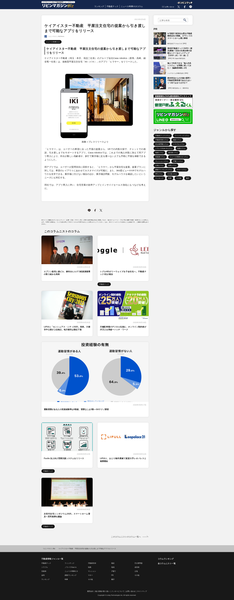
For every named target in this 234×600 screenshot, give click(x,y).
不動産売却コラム (161, 140)
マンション (92, 571)
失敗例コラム (160, 157)
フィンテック (69, 563)
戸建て (113, 571)
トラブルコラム (178, 144)
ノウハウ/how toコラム (163, 148)
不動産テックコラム (162, 135)
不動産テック (112, 6)
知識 (89, 567)
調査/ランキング (70, 575)
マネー (90, 575)
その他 (178, 178)
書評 (187, 178)
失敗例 (43, 571)
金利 (43, 575)
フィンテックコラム (182, 135)
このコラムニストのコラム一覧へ (126, 537)
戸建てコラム (178, 161)
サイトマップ (142, 591)
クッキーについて (117, 591)
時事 (169, 178)
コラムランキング (166, 559)
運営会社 (90, 591)
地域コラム (159, 152)
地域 (112, 567)
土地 (136, 571)
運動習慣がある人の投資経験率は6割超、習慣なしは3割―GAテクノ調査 (76, 409)
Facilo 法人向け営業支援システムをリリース (64, 458)
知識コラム (181, 148)
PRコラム (159, 174)
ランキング (99, 6)
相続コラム (177, 140)
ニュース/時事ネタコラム (132, 6)
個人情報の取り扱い (102, 591)
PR (112, 575)
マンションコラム (161, 161)
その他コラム (172, 174)
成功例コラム (173, 152)
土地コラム (159, 165)
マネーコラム (181, 170)
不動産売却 (92, 563)
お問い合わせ (169, 7)
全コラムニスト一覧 (167, 563)
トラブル (44, 567)
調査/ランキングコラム (163, 170)
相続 (112, 563)
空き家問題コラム (161, 144)
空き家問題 (139, 563)
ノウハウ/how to (70, 567)
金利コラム (172, 165)
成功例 (137, 567)
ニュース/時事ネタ (53, 42)
